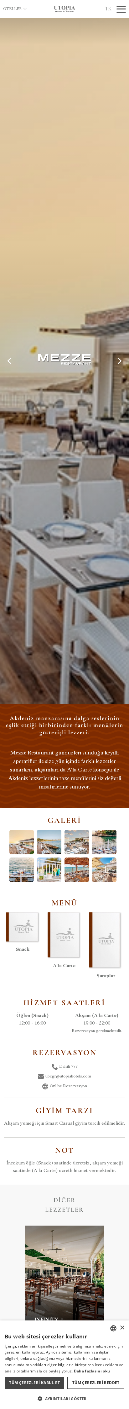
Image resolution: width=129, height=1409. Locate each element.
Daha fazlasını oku (92, 1371)
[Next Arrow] (119, 361)
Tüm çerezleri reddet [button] (96, 1382)
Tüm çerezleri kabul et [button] (34, 1382)
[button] (64, 1398)
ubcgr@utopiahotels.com (68, 1076)
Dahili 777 (68, 1067)
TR (108, 9)
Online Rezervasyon (68, 1086)
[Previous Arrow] (9, 361)
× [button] (122, 1327)
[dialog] (64, 1364)
